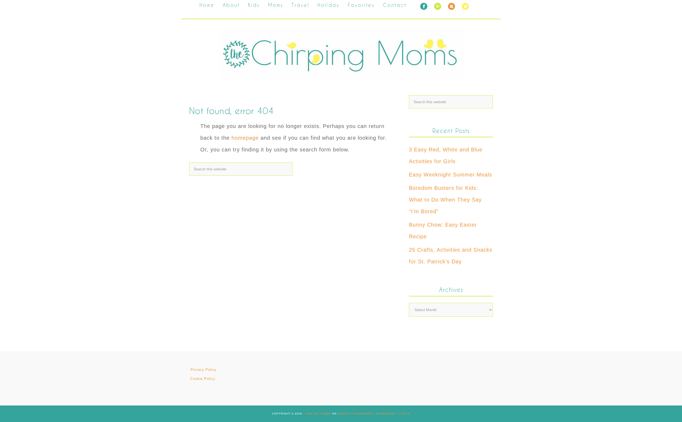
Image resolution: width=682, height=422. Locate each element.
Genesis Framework (355, 413)
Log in (404, 413)
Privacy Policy (203, 370)
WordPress (386, 413)
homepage (245, 138)
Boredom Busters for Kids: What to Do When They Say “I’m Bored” (445, 199)
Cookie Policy (202, 379)
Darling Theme (318, 413)
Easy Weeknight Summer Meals (450, 175)
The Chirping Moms (341, 53)
